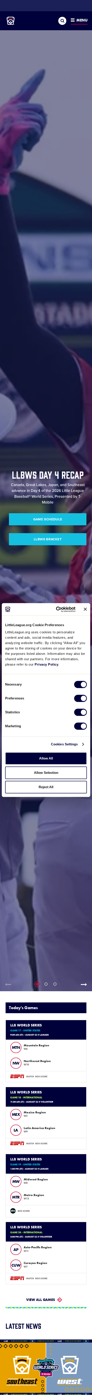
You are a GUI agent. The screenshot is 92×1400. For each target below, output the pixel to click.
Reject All (46, 787)
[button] (85, 984)
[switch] (80, 698)
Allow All (46, 758)
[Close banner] (85, 609)
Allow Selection (46, 773)
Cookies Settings (64, 744)
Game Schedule (47, 519)
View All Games (40, 1299)
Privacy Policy (46, 664)
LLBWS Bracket (48, 539)
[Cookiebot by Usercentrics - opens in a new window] (56, 609)
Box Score (41, 1076)
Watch (30, 1076)
